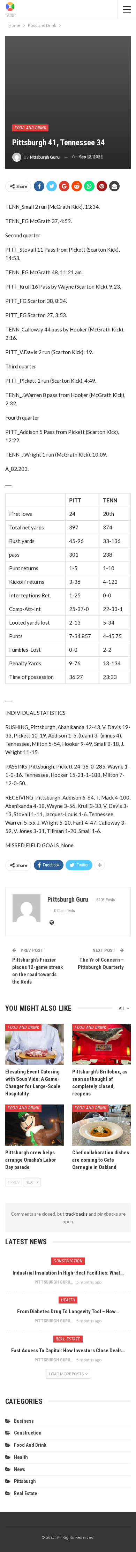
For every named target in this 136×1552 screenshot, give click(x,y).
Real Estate (68, 1339)
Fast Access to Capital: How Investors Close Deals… (68, 1350)
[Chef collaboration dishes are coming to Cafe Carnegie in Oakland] (101, 1125)
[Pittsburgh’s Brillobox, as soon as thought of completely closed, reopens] (101, 1044)
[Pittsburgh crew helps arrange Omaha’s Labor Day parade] (34, 1125)
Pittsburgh (25, 1481)
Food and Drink (30, 127)
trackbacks (76, 1214)
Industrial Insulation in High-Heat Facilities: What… (68, 1273)
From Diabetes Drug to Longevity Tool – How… (68, 1311)
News (19, 1469)
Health (68, 1300)
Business (24, 1421)
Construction (68, 1261)
